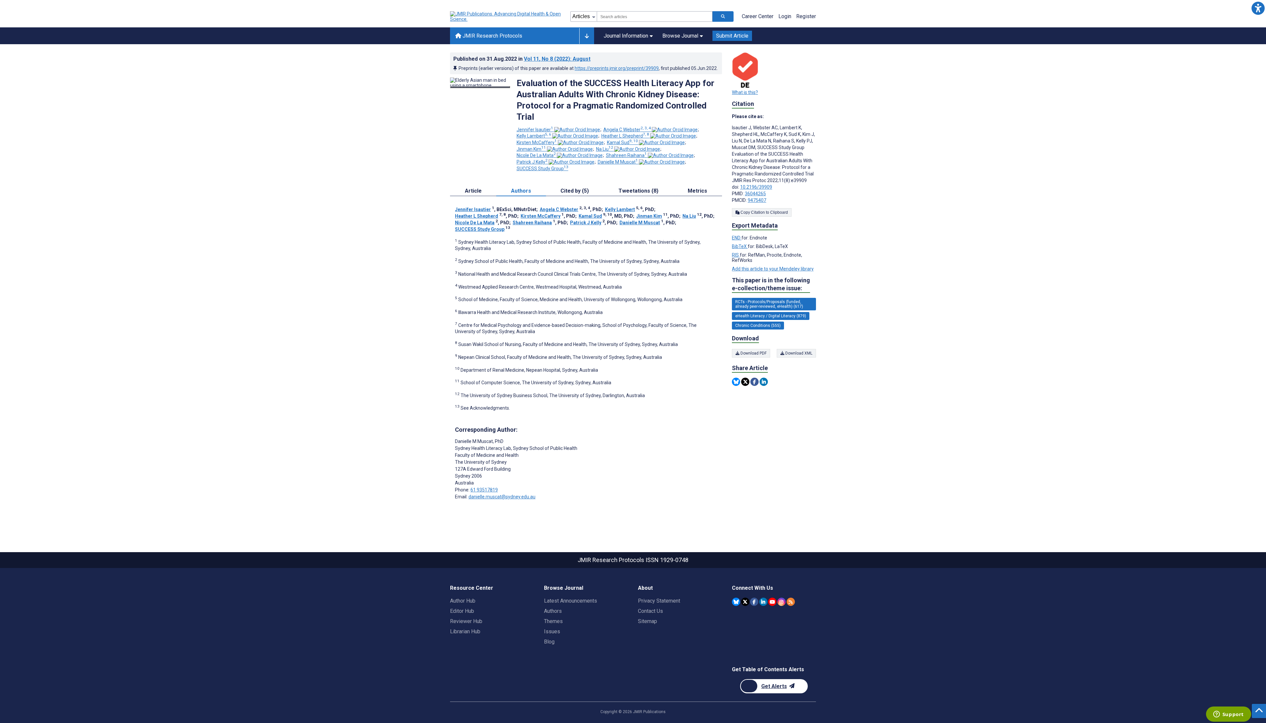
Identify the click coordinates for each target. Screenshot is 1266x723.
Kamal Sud (622, 142)
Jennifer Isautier (535, 129)
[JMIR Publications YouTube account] (772, 602)
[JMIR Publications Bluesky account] (736, 602)
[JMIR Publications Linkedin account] (763, 602)
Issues (552, 631)
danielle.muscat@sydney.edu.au (501, 496)
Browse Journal (680, 36)
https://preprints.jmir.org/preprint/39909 (617, 68)
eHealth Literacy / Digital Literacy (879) (770, 316)
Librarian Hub (465, 631)
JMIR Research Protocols (491, 36)
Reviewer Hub (466, 621)
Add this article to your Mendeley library (773, 268)
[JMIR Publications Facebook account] (754, 602)
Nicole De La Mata (536, 155)
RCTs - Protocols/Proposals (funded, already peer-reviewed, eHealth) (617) (769, 304)
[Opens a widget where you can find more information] (1228, 715)
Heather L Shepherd (625, 136)
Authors (553, 611)
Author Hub (462, 601)
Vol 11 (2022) (557, 59)
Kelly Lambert (534, 136)
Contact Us (650, 611)
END (736, 237)
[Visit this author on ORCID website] (577, 129)
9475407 (757, 200)
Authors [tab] (521, 191)
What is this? (745, 92)
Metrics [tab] (697, 191)
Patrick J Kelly (532, 162)
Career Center (757, 16)
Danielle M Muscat (618, 162)
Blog (549, 642)
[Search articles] (723, 16)
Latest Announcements (570, 601)
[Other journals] (586, 36)
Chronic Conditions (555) (758, 325)
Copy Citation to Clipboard (763, 212)
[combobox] (654, 16)
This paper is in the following (771, 284)
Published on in (521, 59)
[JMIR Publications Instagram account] (781, 602)
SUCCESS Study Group (542, 168)
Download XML (798, 353)
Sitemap (647, 621)
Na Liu (604, 149)
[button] (1258, 8)
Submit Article (732, 36)
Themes (553, 621)
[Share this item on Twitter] (745, 382)
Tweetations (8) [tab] (638, 191)
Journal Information (626, 36)
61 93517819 (484, 489)
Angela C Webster (627, 129)
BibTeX (740, 246)
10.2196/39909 (756, 187)
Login (784, 16)
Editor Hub (462, 611)
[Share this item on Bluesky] (736, 382)
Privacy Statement (659, 601)
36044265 (755, 193)
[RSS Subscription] (791, 602)
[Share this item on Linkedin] (764, 382)
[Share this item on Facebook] (754, 382)
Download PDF (753, 353)
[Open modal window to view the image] (480, 87)
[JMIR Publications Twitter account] (745, 602)
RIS (736, 255)
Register (806, 16)
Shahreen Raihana (626, 155)
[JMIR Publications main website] (506, 16)
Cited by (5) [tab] (574, 191)
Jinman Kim (531, 149)
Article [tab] (473, 191)
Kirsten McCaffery (537, 142)
